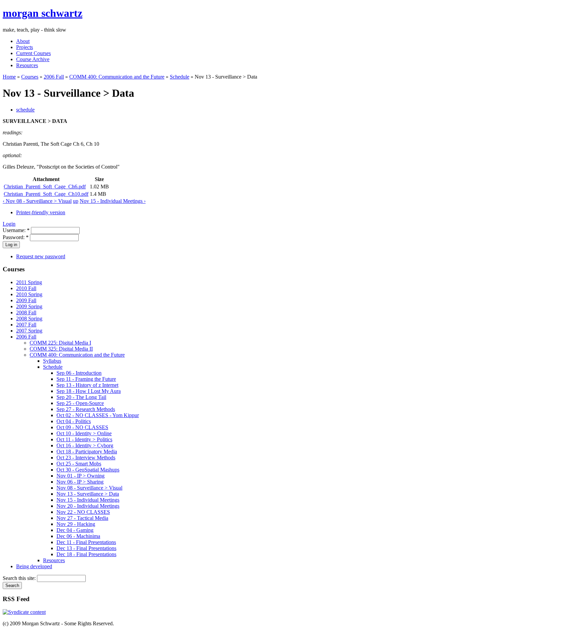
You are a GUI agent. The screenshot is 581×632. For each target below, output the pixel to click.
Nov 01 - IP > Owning (80, 476)
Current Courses (33, 53)
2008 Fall (26, 312)
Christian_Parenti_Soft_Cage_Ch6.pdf (45, 186)
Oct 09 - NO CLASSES (82, 427)
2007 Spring (29, 330)
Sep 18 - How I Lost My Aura (88, 391)
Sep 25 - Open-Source (80, 403)
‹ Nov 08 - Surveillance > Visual (37, 201)
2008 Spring (29, 318)
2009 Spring (29, 306)
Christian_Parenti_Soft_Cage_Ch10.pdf (46, 194)
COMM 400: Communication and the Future (116, 77)
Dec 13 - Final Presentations (86, 548)
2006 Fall (54, 77)
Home (9, 77)
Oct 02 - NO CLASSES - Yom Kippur (97, 415)
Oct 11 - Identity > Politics (84, 439)
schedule (25, 109)
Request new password (40, 256)
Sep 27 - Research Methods (85, 409)
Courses (29, 77)
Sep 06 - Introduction (79, 373)
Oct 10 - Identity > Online (84, 433)
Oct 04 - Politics (73, 421)
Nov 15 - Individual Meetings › (113, 201)
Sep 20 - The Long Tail (81, 397)
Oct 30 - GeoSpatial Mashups (87, 469)
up (75, 201)
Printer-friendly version (40, 212)
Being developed (34, 566)
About (23, 41)
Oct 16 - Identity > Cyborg (84, 445)
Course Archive (32, 59)
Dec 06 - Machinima (78, 536)
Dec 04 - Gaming (74, 530)
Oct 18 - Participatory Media (86, 451)
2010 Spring (29, 294)
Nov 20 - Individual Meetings (87, 506)
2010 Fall (26, 288)
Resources (27, 65)
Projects (24, 47)
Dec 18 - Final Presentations (86, 554)
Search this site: (20, 578)
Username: (16, 230)
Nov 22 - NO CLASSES (83, 512)
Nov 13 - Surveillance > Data (87, 494)
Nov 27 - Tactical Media (82, 518)
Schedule (179, 77)
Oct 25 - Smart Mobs (78, 463)
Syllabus (52, 361)
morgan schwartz (42, 13)
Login (9, 224)
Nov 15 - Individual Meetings (87, 500)
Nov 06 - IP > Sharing (80, 482)
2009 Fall (26, 300)
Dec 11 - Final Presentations (86, 542)
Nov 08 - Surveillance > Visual (89, 488)
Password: (16, 237)
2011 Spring (29, 282)
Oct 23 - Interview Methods (85, 457)
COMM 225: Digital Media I (60, 343)
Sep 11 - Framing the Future (86, 379)
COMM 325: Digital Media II (61, 349)
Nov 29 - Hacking (75, 524)
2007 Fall (26, 324)
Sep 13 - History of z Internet (87, 385)
